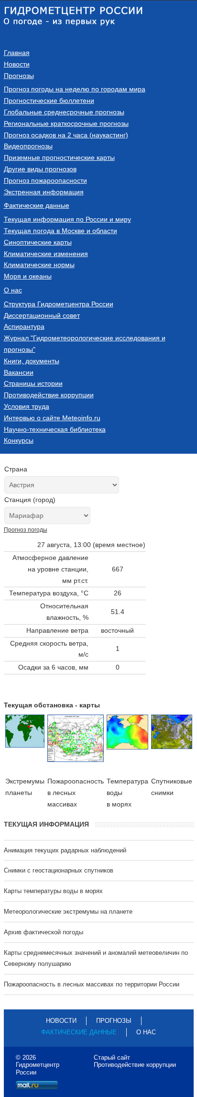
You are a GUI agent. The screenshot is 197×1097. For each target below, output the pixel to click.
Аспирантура (24, 326)
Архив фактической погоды (43, 932)
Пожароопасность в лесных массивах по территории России (91, 984)
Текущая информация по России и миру (67, 219)
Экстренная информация (44, 192)
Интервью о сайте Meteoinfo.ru (52, 418)
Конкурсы (18, 440)
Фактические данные (36, 205)
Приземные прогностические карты (59, 157)
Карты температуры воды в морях (53, 891)
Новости (17, 64)
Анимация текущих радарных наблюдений (65, 850)
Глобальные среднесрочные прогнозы (64, 112)
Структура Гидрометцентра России (58, 304)
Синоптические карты (38, 242)
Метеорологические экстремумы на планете (68, 911)
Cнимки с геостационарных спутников (58, 870)
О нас (13, 290)
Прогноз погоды (25, 529)
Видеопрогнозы (28, 146)
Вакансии (18, 372)
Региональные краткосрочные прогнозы (66, 123)
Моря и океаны (28, 276)
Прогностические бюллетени (49, 100)
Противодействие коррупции (49, 395)
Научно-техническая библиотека (55, 429)
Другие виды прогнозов (40, 169)
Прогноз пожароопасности (45, 180)
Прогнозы (19, 75)
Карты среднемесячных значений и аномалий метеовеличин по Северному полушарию (96, 958)
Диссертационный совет (42, 315)
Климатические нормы (39, 265)
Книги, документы (31, 361)
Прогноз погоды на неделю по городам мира (74, 89)
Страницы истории (33, 383)
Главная (17, 52)
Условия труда (26, 406)
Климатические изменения (46, 253)
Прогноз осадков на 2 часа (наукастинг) (66, 135)
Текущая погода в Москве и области (60, 231)
